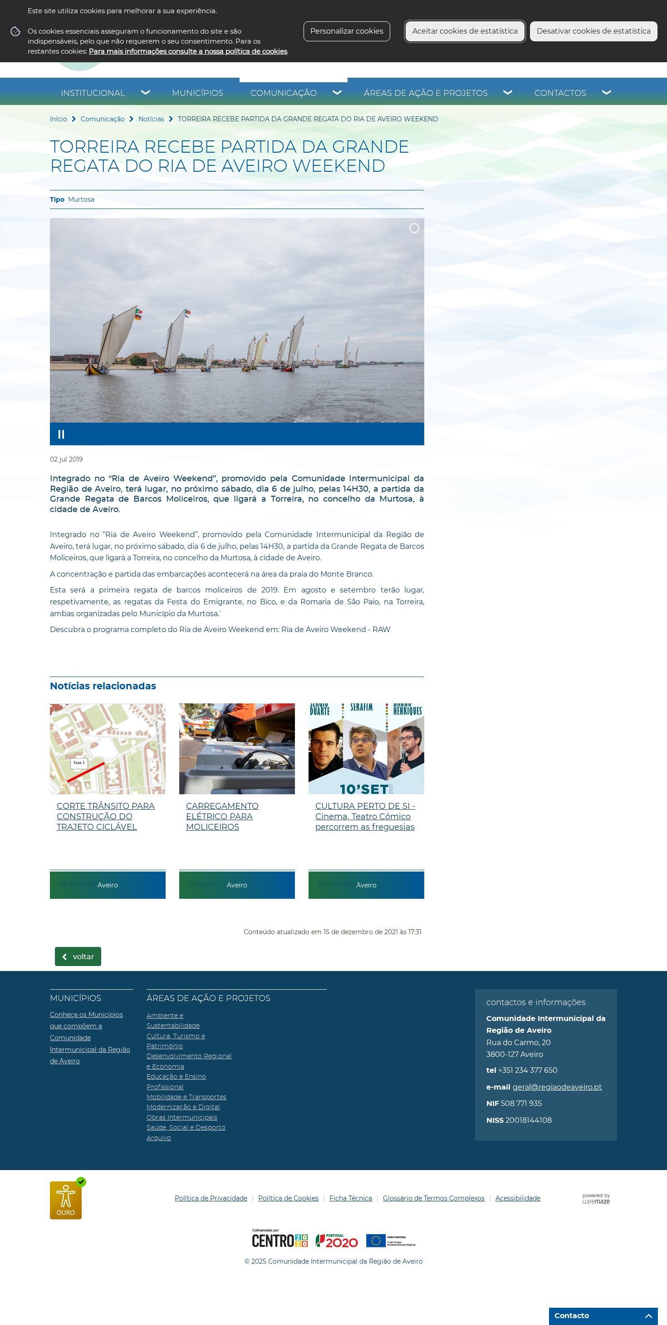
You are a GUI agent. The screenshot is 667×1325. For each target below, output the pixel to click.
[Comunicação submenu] (338, 93)
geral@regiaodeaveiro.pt (557, 1087)
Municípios (197, 94)
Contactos (560, 94)
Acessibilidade (517, 1198)
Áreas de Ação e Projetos (426, 94)
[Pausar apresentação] (61, 434)
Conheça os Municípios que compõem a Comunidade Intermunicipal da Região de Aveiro (90, 1038)
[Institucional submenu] (146, 93)
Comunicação (283, 94)
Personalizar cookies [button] (346, 31)
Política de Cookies (288, 1198)
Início (58, 119)
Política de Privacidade (211, 1198)
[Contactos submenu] (607, 93)
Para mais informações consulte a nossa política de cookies (188, 51)
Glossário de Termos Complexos (434, 1198)
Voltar (83, 957)
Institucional (93, 94)
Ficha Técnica (350, 1198)
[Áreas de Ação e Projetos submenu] (508, 93)
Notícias (151, 119)
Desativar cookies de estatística (594, 31)
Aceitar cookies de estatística (465, 31)
